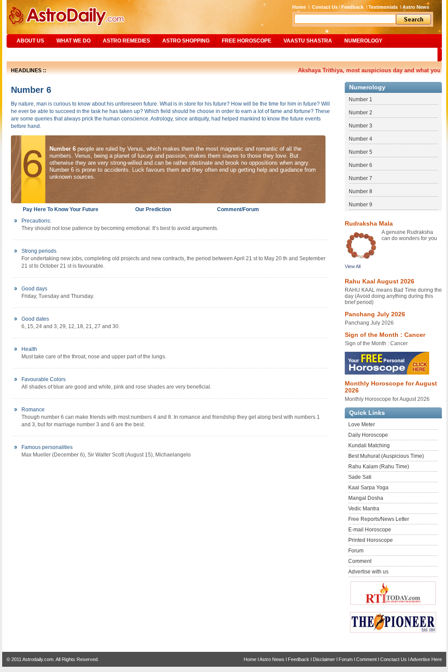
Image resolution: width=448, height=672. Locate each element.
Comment (359, 561)
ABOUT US (30, 41)
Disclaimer (324, 659)
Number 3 (360, 126)
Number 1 (360, 99)
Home (299, 7)
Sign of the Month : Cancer (385, 334)
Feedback (352, 7)
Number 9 (360, 205)
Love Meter (361, 424)
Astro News (415, 7)
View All (352, 266)
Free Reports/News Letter (378, 519)
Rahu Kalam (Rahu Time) (378, 466)
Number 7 (360, 178)
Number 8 (360, 191)
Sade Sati (359, 477)
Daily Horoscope (368, 435)
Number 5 (360, 152)
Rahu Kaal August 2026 (379, 281)
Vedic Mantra (363, 509)
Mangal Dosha (365, 498)
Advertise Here (426, 659)
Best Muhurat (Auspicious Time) (386, 456)
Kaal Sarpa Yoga (368, 488)
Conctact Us (393, 659)
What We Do (73, 41)
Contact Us (325, 7)
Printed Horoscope (370, 540)
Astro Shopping (186, 41)
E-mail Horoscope (369, 530)
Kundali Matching (369, 445)
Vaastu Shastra (308, 41)
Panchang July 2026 (375, 314)
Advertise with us (368, 572)
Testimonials (383, 7)
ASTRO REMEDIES (126, 41)
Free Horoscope (246, 41)
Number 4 (360, 139)
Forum (356, 551)
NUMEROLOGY (363, 41)
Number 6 (360, 165)
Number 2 (360, 113)
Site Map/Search (36, 54)
